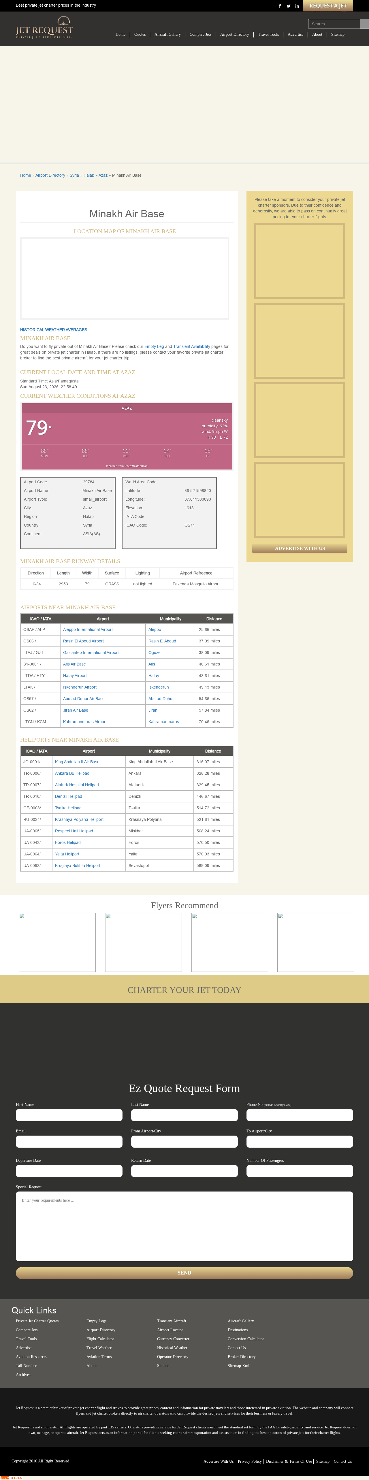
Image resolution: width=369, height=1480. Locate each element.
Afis (151, 664)
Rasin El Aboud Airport (83, 641)
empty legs (96, 1321)
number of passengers (265, 1160)
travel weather (99, 1348)
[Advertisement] (299, 261)
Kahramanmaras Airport (85, 721)
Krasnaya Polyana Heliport (79, 819)
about (91, 1366)
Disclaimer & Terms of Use (289, 1461)
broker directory (242, 1357)
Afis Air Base (74, 664)
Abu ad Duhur (161, 698)
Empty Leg (154, 346)
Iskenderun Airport (80, 687)
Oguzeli (155, 652)
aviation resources (31, 1357)
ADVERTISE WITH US (300, 548)
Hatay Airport (75, 675)
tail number (26, 1366)
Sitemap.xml (238, 1366)
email (21, 1131)
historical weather (172, 1348)
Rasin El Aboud (162, 641)
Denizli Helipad (68, 796)
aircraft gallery (241, 1321)
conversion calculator (246, 1339)
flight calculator (100, 1339)
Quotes (140, 34)
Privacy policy (250, 1461)
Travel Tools (268, 34)
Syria (74, 175)
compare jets (26, 1330)
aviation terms (99, 1357)
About (317, 34)
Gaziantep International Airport (91, 652)
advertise (23, 1348)
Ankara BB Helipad (72, 773)
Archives (23, 1374)
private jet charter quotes (37, 1321)
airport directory (100, 1330)
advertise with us (219, 1461)
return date (141, 1160)
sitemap (163, 1366)
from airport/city (146, 1131)
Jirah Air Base (75, 710)
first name (25, 1104)
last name (140, 1104)
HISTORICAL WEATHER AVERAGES (53, 329)
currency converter (173, 1339)
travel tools (26, 1339)
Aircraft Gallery (168, 34)
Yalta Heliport (67, 854)
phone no (268, 1104)
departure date (28, 1160)
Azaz (103, 175)
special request (29, 1187)
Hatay (153, 675)
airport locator (170, 1330)
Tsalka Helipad (68, 808)
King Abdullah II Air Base (77, 761)
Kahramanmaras (163, 721)
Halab (89, 175)
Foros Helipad (68, 842)
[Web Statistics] (11, 1477)
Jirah (152, 710)
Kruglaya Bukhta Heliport (77, 865)
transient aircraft (171, 1321)
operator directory (172, 1357)
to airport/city (259, 1131)
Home (120, 34)
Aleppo (154, 629)
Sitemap (337, 34)
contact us (343, 1461)
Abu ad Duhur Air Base (84, 698)
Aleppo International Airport (88, 629)
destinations (238, 1330)
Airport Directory (234, 34)
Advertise (295, 34)
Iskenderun (158, 687)
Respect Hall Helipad (74, 831)
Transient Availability (192, 346)
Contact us (237, 1348)
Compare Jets (200, 34)
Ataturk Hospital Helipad (77, 785)
